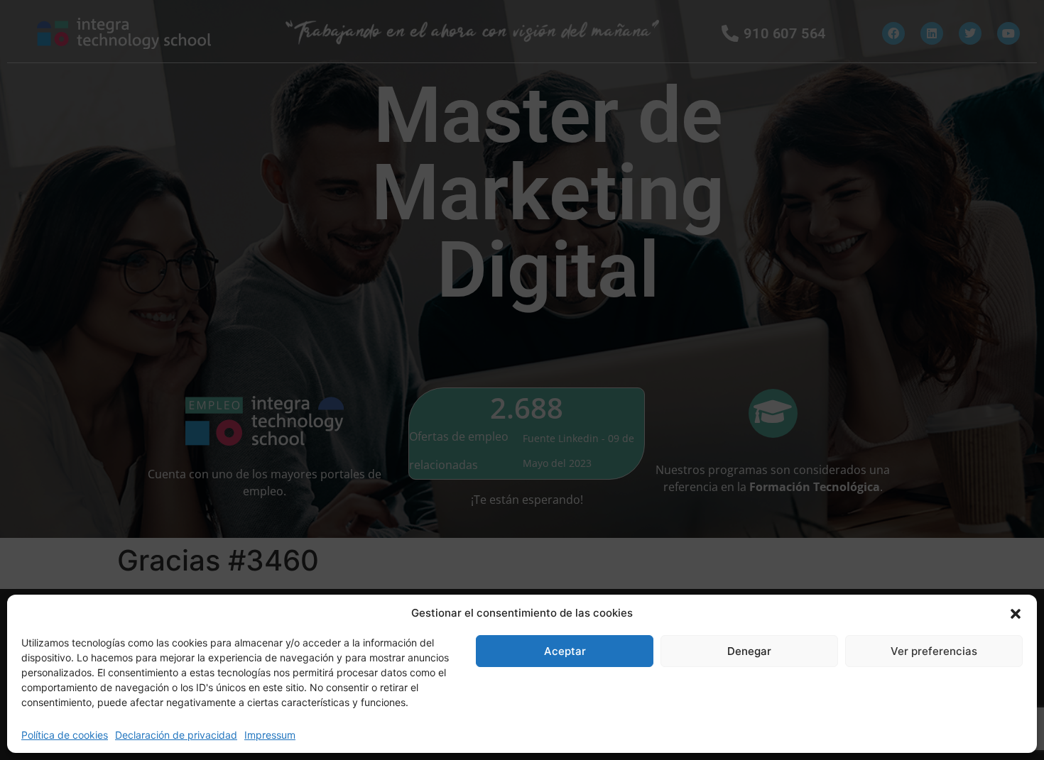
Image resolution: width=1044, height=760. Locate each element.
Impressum (269, 735)
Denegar (749, 651)
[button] (1015, 613)
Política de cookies (64, 735)
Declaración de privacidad (176, 735)
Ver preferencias (934, 651)
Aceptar (565, 651)
